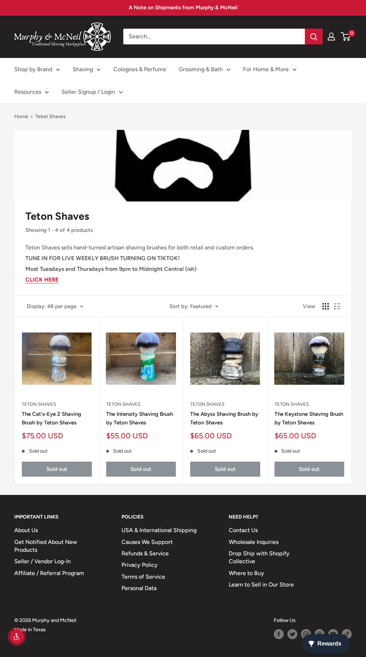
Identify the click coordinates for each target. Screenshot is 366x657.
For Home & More (266, 69)
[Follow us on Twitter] (292, 634)
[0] (345, 36)
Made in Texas (30, 630)
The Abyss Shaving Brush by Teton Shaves (224, 418)
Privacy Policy (140, 564)
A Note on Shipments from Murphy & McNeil (183, 7)
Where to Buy (246, 573)
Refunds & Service (145, 553)
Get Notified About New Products (45, 546)
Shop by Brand (33, 69)
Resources (27, 91)
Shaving (83, 69)
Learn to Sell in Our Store (261, 584)
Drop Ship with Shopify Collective (259, 557)
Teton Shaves (50, 116)
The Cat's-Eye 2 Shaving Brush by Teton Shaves (51, 418)
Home (21, 116)
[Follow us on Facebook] (279, 634)
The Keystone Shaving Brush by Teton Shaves (308, 418)
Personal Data (139, 588)
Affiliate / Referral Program (49, 573)
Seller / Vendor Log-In (42, 561)
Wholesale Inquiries (253, 542)
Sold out (56, 469)
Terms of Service (143, 576)
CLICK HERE (42, 279)
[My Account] (331, 36)
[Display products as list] (337, 306)
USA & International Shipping (159, 530)
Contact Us (243, 530)
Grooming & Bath (201, 69)
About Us (26, 530)
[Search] (314, 36)
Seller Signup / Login (88, 91)
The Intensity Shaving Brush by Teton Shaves (139, 418)
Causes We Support (147, 542)
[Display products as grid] (325, 306)
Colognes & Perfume (139, 69)
